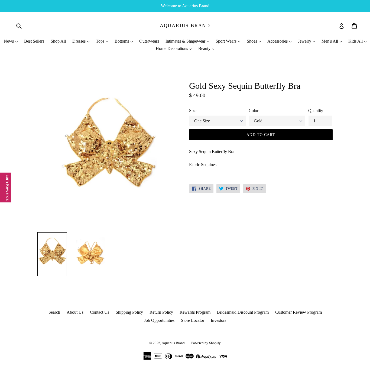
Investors (218, 320)
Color (253, 110)
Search (54, 312)
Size (192, 110)
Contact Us (99, 312)
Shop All (58, 41)
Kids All (356, 41)
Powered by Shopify (206, 343)
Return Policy (161, 312)
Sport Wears (227, 41)
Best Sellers (34, 41)
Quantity (315, 110)
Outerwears (149, 41)
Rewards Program (195, 312)
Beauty (205, 48)
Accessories (278, 41)
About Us (75, 312)
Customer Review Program (298, 312)
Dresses (79, 41)
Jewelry (305, 41)
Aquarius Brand (185, 25)
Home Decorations (172, 48)
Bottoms (122, 41)
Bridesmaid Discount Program (243, 312)
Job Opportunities (159, 320)
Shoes (252, 41)
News (9, 41)
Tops (100, 41)
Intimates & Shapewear (185, 41)
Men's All (330, 41)
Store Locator (192, 320)
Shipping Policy (129, 312)
